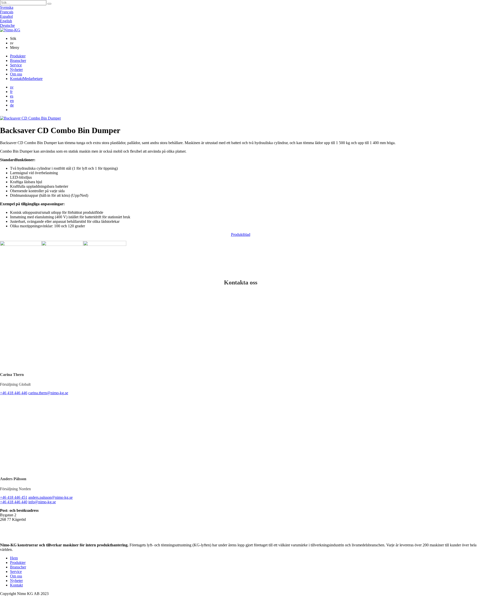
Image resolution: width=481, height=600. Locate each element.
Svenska (6, 7)
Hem (14, 558)
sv (12, 87)
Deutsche (7, 25)
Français (6, 12)
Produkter (18, 56)
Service (16, 65)
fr (11, 91)
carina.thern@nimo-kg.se (48, 393)
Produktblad (240, 234)
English (6, 21)
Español (6, 16)
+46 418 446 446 (13, 393)
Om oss (16, 74)
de (12, 105)
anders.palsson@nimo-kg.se (50, 497)
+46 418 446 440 (13, 502)
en (12, 100)
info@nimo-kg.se (42, 502)
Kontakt (26, 78)
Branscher (18, 60)
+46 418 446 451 (13, 497)
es (11, 96)
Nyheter (16, 69)
